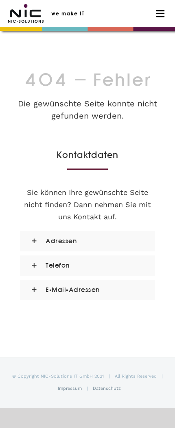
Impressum (70, 388)
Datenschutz (107, 388)
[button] (87, 241)
